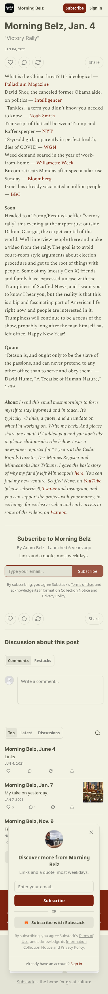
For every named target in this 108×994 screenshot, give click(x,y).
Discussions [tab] (49, 732)
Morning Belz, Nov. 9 (29, 821)
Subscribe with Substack (58, 922)
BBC (15, 194)
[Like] (10, 62)
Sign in (96, 8)
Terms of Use (82, 584)
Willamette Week (54, 163)
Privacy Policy (72, 947)
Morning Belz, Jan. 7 (29, 785)
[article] (54, 760)
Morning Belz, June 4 (30, 749)
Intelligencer (48, 100)
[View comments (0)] (24, 62)
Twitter (49, 489)
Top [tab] (11, 732)
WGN (50, 147)
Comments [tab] (18, 660)
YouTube (92, 481)
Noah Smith (42, 116)
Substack (25, 981)
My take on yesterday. (26, 793)
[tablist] (29, 660)
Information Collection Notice (64, 590)
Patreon (58, 512)
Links (10, 756)
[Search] (97, 733)
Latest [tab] (26, 732)
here (79, 473)
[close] (91, 832)
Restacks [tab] (42, 660)
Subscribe (75, 8)
